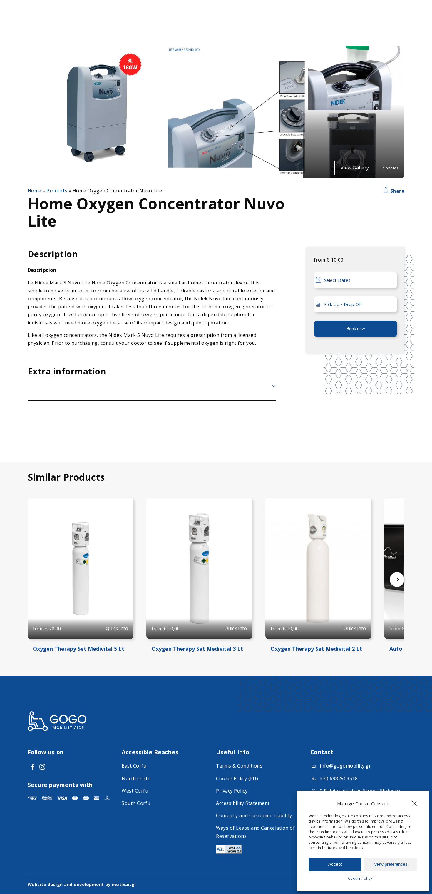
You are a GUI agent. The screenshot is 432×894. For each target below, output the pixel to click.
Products (56, 190)
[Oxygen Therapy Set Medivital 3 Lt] (199, 568)
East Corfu (134, 766)
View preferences (391, 864)
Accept (335, 864)
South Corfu (136, 803)
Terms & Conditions (239, 766)
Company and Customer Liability (254, 815)
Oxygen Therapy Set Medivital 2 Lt (316, 648)
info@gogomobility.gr (345, 766)
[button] (414, 803)
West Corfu (135, 791)
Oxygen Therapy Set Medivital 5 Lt (78, 648)
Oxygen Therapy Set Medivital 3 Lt (197, 648)
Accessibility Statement (243, 803)
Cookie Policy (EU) (237, 778)
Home (34, 190)
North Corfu (136, 778)
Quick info (117, 628)
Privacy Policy (231, 791)
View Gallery (355, 167)
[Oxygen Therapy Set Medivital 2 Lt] (318, 568)
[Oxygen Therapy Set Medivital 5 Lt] (80, 568)
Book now (355, 328)
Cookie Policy (360, 878)
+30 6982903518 (339, 778)
